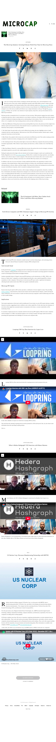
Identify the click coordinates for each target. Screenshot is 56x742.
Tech (28, 552)
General (28, 209)
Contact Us (48, 705)
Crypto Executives (28, 326)
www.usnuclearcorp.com (25, 624)
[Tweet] (23, 48)
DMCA (26, 705)
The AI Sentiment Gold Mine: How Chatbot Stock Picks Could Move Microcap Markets (16, 33)
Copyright (31, 705)
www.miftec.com (14, 624)
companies (13, 269)
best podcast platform (21, 155)
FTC (22, 705)
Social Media (17, 705)
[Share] (19, 48)
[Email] (31, 48)
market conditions (5, 291)
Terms (11, 705)
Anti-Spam (37, 705)
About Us (43, 705)
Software (28, 42)
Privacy (6, 705)
